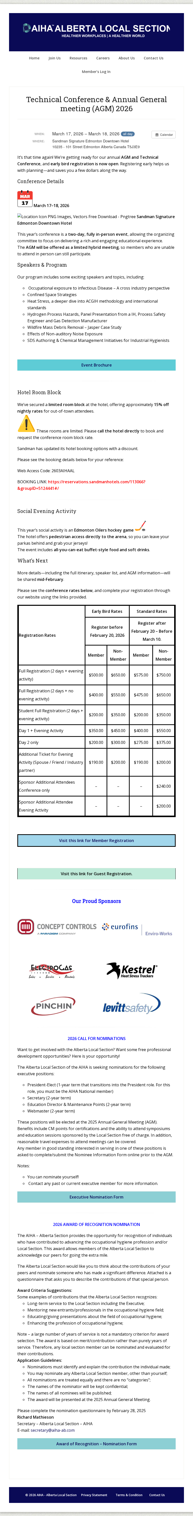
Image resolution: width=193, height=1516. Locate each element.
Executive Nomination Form (96, 1197)
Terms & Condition (129, 1495)
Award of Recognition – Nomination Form (96, 1444)
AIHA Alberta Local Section (96, 32)
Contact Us (157, 1495)
